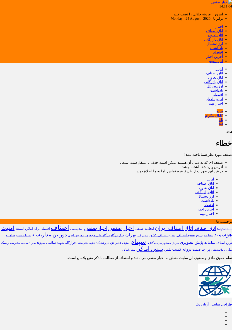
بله (221, 120)
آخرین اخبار (214, 57)
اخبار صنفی (121, 228)
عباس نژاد (115, 242)
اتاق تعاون (215, 35)
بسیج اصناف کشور (162, 235)
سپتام (138, 241)
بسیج (199, 235)
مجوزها (41, 242)
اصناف (60, 227)
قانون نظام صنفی (86, 243)
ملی (229, 249)
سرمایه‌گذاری (154, 242)
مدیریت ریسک (10, 242)
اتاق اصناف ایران (174, 228)
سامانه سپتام (23, 235)
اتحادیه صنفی (144, 228)
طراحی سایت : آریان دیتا (214, 304)
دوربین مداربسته (49, 234)
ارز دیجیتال (215, 44)
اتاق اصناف (214, 31)
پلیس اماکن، (128, 249)
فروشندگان (102, 242)
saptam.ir (224, 228)
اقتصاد (218, 52)
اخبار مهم (216, 61)
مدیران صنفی (28, 242)
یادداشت (216, 48)
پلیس (167, 249)
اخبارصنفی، (76, 228)
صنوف (125, 242)
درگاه (114, 235)
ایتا (221, 124)
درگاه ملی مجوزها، (97, 235)
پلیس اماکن (149, 249)
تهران (130, 234)
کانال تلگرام (214, 115)
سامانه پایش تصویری (197, 242)
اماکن (29, 228)
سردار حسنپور (171, 242)
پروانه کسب (181, 249)
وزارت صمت (201, 249)
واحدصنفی (217, 249)
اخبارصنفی (95, 228)
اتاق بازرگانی (213, 39)
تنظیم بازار (142, 235)
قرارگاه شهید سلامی (61, 242)
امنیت (19, 228)
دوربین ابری (76, 235)
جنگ (121, 235)
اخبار (219, 26)
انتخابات (208, 235)
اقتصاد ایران (42, 228)
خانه (220, 111)
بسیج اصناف (185, 235)
